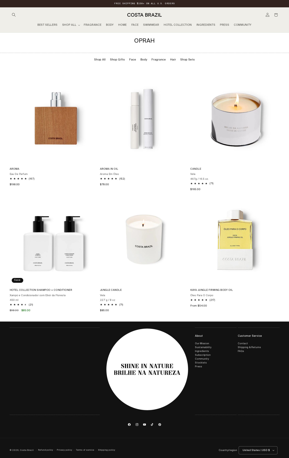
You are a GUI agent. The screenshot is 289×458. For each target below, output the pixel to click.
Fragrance (159, 59)
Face (132, 59)
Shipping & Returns (249, 347)
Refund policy (45, 450)
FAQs (241, 351)
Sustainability (203, 347)
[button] (14, 15)
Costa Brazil (27, 450)
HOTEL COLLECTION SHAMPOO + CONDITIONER (41, 290)
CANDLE (195, 169)
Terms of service (85, 450)
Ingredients (202, 351)
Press (198, 367)
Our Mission (202, 344)
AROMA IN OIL (109, 169)
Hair (173, 59)
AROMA (14, 169)
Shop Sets (187, 59)
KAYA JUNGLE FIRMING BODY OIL (211, 290)
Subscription (203, 355)
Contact (243, 344)
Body (143, 59)
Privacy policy (64, 450)
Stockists (201, 363)
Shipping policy (106, 450)
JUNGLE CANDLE (111, 290)
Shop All (100, 59)
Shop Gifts (117, 59)
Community (202, 359)
